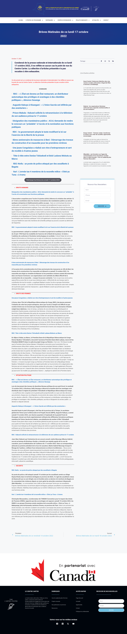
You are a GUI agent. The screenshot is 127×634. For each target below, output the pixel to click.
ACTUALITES (95, 20)
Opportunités (79, 604)
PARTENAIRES (49, 20)
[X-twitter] (68, 624)
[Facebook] (57, 624)
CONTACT (106, 20)
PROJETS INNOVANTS (82, 20)
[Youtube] (73, 624)
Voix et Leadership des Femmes (59, 598)
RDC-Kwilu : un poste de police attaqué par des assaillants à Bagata (34, 470)
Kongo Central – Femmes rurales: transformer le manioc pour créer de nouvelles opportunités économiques (97, 134)
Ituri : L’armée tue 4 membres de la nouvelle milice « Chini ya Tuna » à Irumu (37, 494)
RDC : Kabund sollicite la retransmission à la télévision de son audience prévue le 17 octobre (43, 435)
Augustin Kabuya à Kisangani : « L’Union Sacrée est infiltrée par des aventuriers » (39, 406)
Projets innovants (56, 601)
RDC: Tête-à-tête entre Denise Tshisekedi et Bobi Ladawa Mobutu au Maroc (37, 333)
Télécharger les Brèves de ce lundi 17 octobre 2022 (43, 180)
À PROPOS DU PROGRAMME (33, 20)
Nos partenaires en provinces (59, 604)
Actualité (78, 601)
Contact (78, 608)
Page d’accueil (79, 598)
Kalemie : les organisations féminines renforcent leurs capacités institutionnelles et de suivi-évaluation (96, 107)
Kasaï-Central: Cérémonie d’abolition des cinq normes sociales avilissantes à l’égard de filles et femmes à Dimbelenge (96, 83)
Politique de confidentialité (82, 611)
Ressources (55, 608)
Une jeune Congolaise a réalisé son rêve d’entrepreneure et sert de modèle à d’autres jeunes (42, 298)
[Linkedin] (62, 624)
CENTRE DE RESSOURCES (64, 20)
